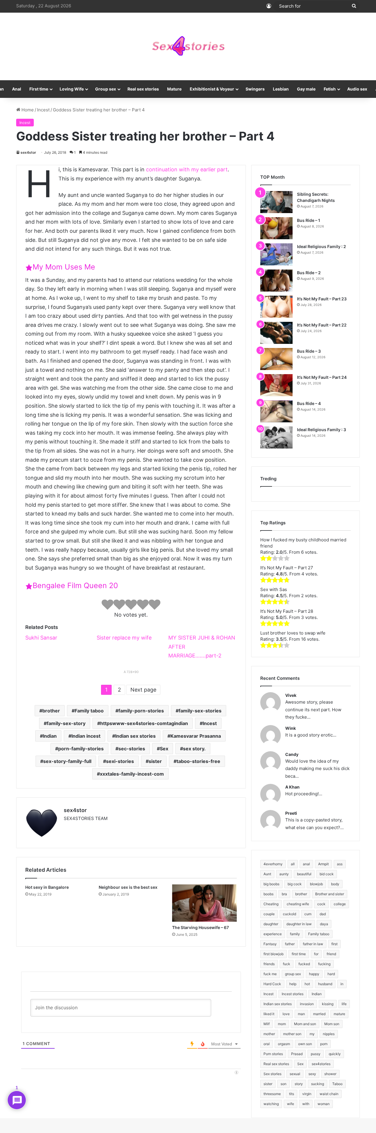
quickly (335, 1054)
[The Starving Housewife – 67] (204, 903)
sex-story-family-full (67, 761)
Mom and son (305, 1024)
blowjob (316, 884)
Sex (164, 749)
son (283, 1084)
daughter (270, 924)
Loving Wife (72, 88)
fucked (304, 964)
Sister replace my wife (124, 638)
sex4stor (28, 152)
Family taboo (89, 711)
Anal (16, 88)
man (301, 1014)
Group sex (105, 88)
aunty (284, 874)
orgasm (284, 1044)
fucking (324, 964)
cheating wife (298, 904)
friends (269, 964)
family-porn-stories (141, 711)
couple (269, 914)
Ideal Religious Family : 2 (321, 246)
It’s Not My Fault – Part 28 (286, 611)
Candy (291, 754)
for (316, 954)
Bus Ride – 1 (308, 220)
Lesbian (281, 88)
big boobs (271, 884)
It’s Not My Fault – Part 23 (322, 298)
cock (321, 904)
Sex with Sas (273, 589)
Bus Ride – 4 (309, 403)
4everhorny (273, 864)
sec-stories (131, 749)
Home (27, 110)
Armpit (323, 864)
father (290, 944)
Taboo (337, 1084)
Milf (266, 1024)
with (305, 1104)
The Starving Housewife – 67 (200, 927)
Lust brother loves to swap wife (292, 633)
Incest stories (292, 994)
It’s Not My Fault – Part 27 (286, 567)
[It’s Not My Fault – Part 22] (276, 333)
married (319, 1014)
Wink (290, 728)
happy (314, 974)
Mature (174, 88)
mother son (292, 1034)
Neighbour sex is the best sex (128, 887)
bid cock (327, 874)
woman (324, 1104)
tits (291, 1094)
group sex (293, 974)
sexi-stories (120, 761)
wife (290, 1104)
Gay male (306, 88)
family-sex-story (66, 723)
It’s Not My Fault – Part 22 (322, 324)
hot (307, 984)
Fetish (330, 88)
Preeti (291, 813)
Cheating (270, 904)
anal (306, 864)
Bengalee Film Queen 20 (75, 585)
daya (324, 924)
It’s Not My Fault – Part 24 (322, 377)
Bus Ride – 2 (309, 272)
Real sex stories (143, 88)
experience (272, 934)
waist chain (329, 1094)
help (292, 984)
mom (282, 1024)
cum (307, 914)
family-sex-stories (200, 711)
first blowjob (273, 954)
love (286, 1014)
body (335, 884)
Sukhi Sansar (41, 638)
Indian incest (85, 736)
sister (155, 761)
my (312, 1034)
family (295, 934)
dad (323, 914)
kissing (327, 1004)
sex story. (194, 749)
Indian (50, 736)
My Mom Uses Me (64, 266)
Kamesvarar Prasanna (195, 736)
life (344, 1004)
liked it (268, 1014)
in (341, 984)
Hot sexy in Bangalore (47, 887)
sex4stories (321, 1064)
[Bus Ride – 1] (276, 228)
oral (266, 1044)
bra (284, 894)
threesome (272, 1094)
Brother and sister (329, 894)
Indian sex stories (135, 736)
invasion (307, 1004)
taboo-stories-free (198, 761)
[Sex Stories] (188, 46)
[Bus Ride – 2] (276, 281)
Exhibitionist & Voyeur (212, 88)
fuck (286, 964)
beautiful (304, 874)
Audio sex (357, 88)
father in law (313, 944)
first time (299, 954)
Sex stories (272, 1074)
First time (38, 88)
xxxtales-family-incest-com (132, 774)
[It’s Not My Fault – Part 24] (276, 385)
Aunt (267, 874)
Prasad (297, 1054)
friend (331, 954)
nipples (329, 1034)
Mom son (331, 1024)
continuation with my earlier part (187, 169)
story (299, 1084)
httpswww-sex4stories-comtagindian (144, 723)
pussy (315, 1054)
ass (340, 864)
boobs (268, 894)
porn (324, 1044)
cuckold (289, 914)
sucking (317, 1084)
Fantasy (270, 944)
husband (325, 984)
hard (331, 974)
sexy (312, 1074)
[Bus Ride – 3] (276, 359)
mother (269, 1034)
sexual (295, 1074)
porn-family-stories (81, 749)
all (293, 864)
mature (339, 1014)
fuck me (270, 974)
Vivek (290, 695)
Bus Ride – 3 (309, 351)
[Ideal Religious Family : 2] (276, 254)
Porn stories (273, 1054)
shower (330, 1074)
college (340, 904)
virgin (306, 1094)
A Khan (292, 786)
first (334, 944)
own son (305, 1044)
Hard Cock (272, 984)
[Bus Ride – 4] (276, 411)
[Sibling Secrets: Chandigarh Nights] (276, 202)
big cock (295, 884)
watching (271, 1104)
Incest (43, 110)
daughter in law (299, 924)
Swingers (255, 88)
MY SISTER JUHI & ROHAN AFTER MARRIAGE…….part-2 (201, 647)
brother (51, 711)
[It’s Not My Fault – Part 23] (276, 307)
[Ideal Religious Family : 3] (276, 437)
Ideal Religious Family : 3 (321, 429)
